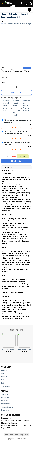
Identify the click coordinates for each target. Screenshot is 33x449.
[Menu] (2, 4)
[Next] (32, 341)
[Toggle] (3, 167)
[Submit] (29, 10)
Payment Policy (5, 404)
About (2, 373)
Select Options (16, 127)
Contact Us (4, 376)
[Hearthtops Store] (14, 4)
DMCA (2, 383)
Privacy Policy (5, 410)
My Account (4, 370)
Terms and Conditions (7, 407)
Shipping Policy (5, 394)
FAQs (2, 380)
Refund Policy (5, 397)
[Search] (26, 4)
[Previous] (1, 341)
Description (8, 167)
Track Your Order (5, 386)
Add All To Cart (16, 161)
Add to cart (16, 92)
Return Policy (4, 400)
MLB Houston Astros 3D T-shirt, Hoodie (12, 349)
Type (2, 67)
